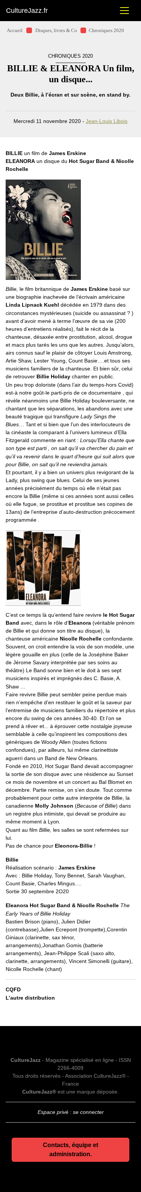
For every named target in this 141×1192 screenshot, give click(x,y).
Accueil (15, 30)
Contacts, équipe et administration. (70, 1149)
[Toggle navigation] (124, 10)
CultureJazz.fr (27, 10)
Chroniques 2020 (106, 30)
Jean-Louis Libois (106, 121)
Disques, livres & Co (56, 30)
